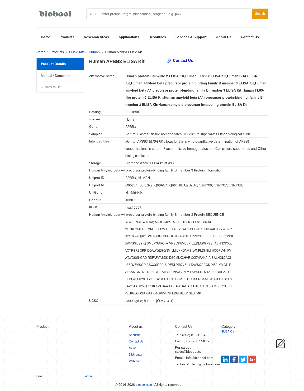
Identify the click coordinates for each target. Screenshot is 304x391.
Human (94, 52)
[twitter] (243, 359)
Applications (129, 37)
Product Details (53, 64)
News (132, 348)
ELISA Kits (77, 52)
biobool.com (144, 384)
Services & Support (191, 37)
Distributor (135, 354)
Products (67, 37)
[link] (225, 359)
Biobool (88, 376)
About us (134, 335)
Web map (135, 361)
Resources (157, 37)
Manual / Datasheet (55, 76)
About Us (223, 37)
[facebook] (234, 359)
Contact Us (250, 37)
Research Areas (96, 37)
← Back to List (51, 87)
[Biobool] (55, 15)
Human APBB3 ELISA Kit (123, 52)
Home (45, 37)
